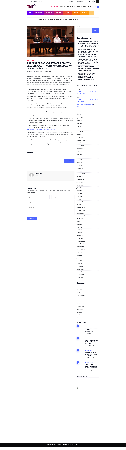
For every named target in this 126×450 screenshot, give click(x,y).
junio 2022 (79, 258)
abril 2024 (79, 196)
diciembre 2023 (81, 207)
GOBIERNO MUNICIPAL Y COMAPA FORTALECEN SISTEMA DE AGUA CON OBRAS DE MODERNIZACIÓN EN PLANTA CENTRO (88, 61)
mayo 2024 (79, 193)
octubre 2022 (80, 246)
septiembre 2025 (81, 148)
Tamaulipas (58, 12)
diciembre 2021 (81, 274)
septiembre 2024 (81, 182)
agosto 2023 (80, 218)
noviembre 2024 (81, 176)
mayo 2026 (79, 126)
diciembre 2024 (81, 174)
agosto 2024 (80, 185)
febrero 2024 (80, 202)
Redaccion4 (30, 71)
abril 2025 (79, 162)
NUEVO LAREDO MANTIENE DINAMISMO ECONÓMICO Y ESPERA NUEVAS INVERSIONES (88, 68)
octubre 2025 (80, 146)
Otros (83, 12)
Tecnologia (79, 312)
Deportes (76, 12)
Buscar (78, 26)
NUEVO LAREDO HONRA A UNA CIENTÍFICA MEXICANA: (91, 342)
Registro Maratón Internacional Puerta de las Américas (41, 129)
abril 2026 (79, 129)
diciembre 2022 (81, 241)
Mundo (78, 298)
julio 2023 (79, 221)
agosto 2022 (80, 252)
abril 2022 (79, 263)
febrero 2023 (80, 235)
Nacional (67, 12)
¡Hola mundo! (80, 107)
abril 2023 (79, 230)
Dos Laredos (49, 12)
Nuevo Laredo (38, 12)
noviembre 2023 (81, 210)
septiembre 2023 (81, 216)
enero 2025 (80, 171)
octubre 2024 (80, 179)
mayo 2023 (79, 227)
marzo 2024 (80, 199)
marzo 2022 (80, 266)
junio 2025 (79, 157)
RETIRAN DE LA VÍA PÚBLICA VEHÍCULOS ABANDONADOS (87, 92)
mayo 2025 (79, 160)
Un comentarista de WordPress (85, 104)
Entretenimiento (81, 295)
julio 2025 (79, 154)
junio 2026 (79, 123)
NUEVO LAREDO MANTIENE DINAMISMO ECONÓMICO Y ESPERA (91, 366)
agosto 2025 (80, 151)
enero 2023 (80, 238)
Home (30, 12)
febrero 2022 (80, 269)
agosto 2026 (80, 118)
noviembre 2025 (81, 143)
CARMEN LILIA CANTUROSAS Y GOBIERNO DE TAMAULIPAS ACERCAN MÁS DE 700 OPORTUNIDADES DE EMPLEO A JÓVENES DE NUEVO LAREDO (87, 76)
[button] (95, 6)
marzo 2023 (80, 232)
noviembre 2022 (81, 244)
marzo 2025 (80, 165)
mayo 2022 (79, 260)
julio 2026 (79, 120)
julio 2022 (79, 255)
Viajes (78, 317)
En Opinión (79, 292)
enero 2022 (80, 272)
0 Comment (48, 71)
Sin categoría (80, 306)
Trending (79, 315)
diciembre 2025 (81, 140)
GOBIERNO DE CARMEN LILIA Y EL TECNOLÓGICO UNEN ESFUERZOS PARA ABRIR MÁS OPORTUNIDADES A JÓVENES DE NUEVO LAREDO (88, 44)
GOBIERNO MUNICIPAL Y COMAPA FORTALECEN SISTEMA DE (91, 354)
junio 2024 (79, 190)
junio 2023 (79, 224)
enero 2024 (80, 204)
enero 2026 (80, 137)
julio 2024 (79, 188)
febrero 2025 (80, 168)
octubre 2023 (80, 213)
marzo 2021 (80, 277)
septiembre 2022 (81, 249)
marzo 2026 (80, 132)
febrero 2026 (80, 134)
